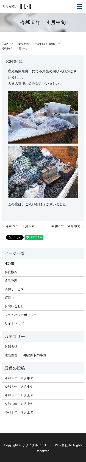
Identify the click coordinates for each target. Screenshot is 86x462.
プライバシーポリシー (21, 315)
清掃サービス (14, 289)
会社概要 (11, 272)
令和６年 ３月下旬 (20, 226)
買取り (9, 297)
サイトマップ (14, 323)
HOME (9, 263)
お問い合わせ (14, 306)
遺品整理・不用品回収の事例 (36, 44)
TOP (5, 44)
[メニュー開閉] (79, 6)
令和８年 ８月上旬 (19, 395)
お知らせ (11, 346)
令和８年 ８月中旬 (19, 378)
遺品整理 (11, 281)
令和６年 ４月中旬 (65, 226)
